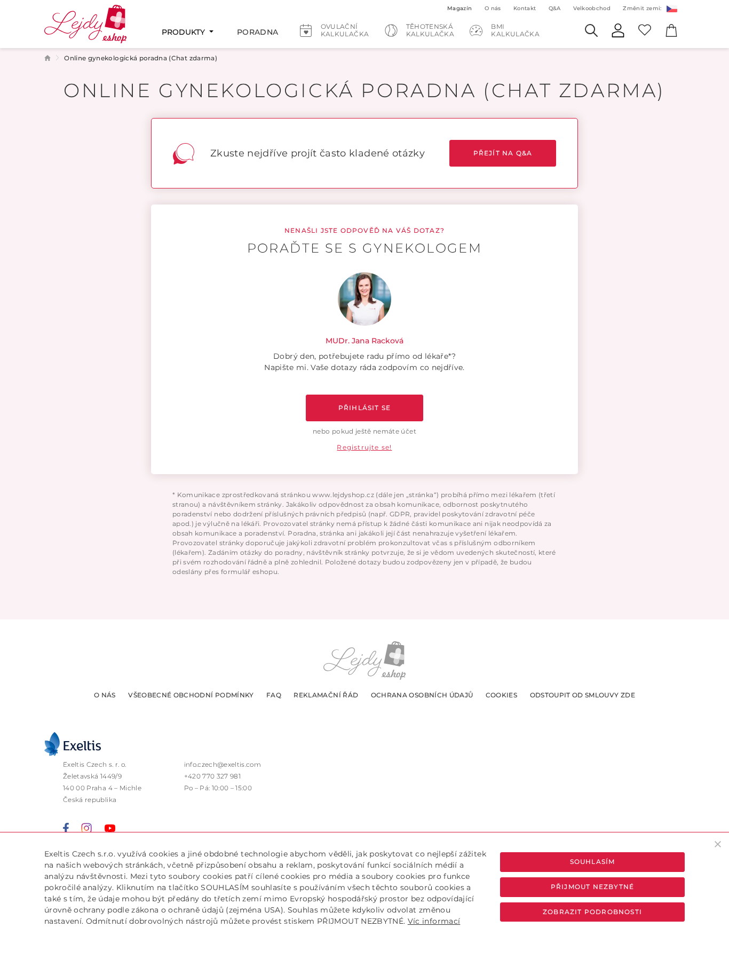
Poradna (257, 32)
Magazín (459, 8)
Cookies (501, 695)
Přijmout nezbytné (592, 887)
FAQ (273, 695)
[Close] (718, 843)
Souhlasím (592, 862)
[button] (671, 8)
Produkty (184, 32)
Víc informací (434, 921)
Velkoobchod (592, 8)
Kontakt (524, 8)
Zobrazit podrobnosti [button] (592, 912)
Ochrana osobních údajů (422, 695)
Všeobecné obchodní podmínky (190, 695)
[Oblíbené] (644, 29)
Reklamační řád (326, 695)
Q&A (555, 8)
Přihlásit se (364, 408)
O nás (105, 695)
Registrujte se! (364, 447)
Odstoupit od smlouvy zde (582, 695)
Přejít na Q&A (503, 153)
